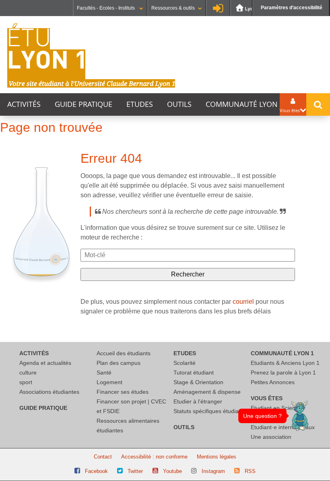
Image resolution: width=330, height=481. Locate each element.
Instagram (213, 471)
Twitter (135, 471)
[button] (299, 416)
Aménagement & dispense (207, 392)
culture (28, 372)
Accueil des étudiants (124, 353)
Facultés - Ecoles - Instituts (106, 8)
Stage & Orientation (198, 382)
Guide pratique (83, 104)
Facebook (96, 471)
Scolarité (184, 363)
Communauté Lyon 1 (245, 104)
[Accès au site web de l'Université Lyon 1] (248, 8)
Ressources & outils (173, 8)
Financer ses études (122, 392)
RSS (250, 471)
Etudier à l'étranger (197, 401)
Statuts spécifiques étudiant (208, 411)
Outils (179, 104)
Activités (24, 104)
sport (25, 382)
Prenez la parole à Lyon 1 (283, 372)
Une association (271, 437)
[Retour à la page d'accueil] (91, 55)
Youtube (172, 471)
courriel (243, 301)
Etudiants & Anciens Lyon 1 (285, 363)
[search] (187, 255)
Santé (104, 372)
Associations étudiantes (49, 392)
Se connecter (218, 8)
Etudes (139, 104)
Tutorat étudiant (193, 372)
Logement (109, 382)
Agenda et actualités (45, 363)
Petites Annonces (273, 382)
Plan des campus (118, 363)
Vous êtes (267, 398)
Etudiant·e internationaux (283, 427)
